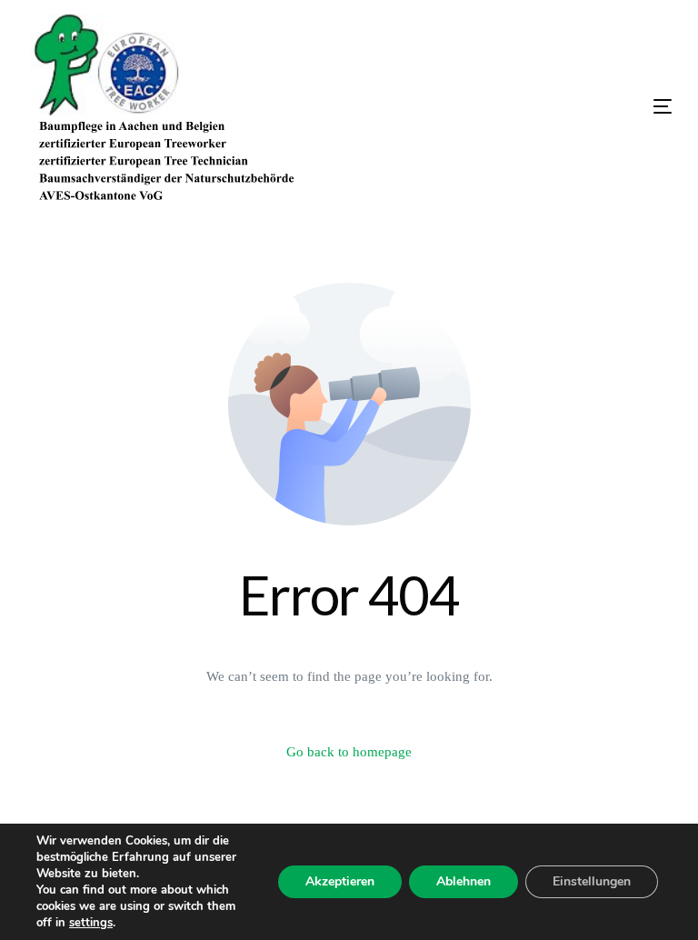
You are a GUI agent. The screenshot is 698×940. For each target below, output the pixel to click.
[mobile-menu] (572, 106)
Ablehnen (463, 881)
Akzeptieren (339, 881)
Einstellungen (592, 881)
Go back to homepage (349, 752)
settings (91, 923)
